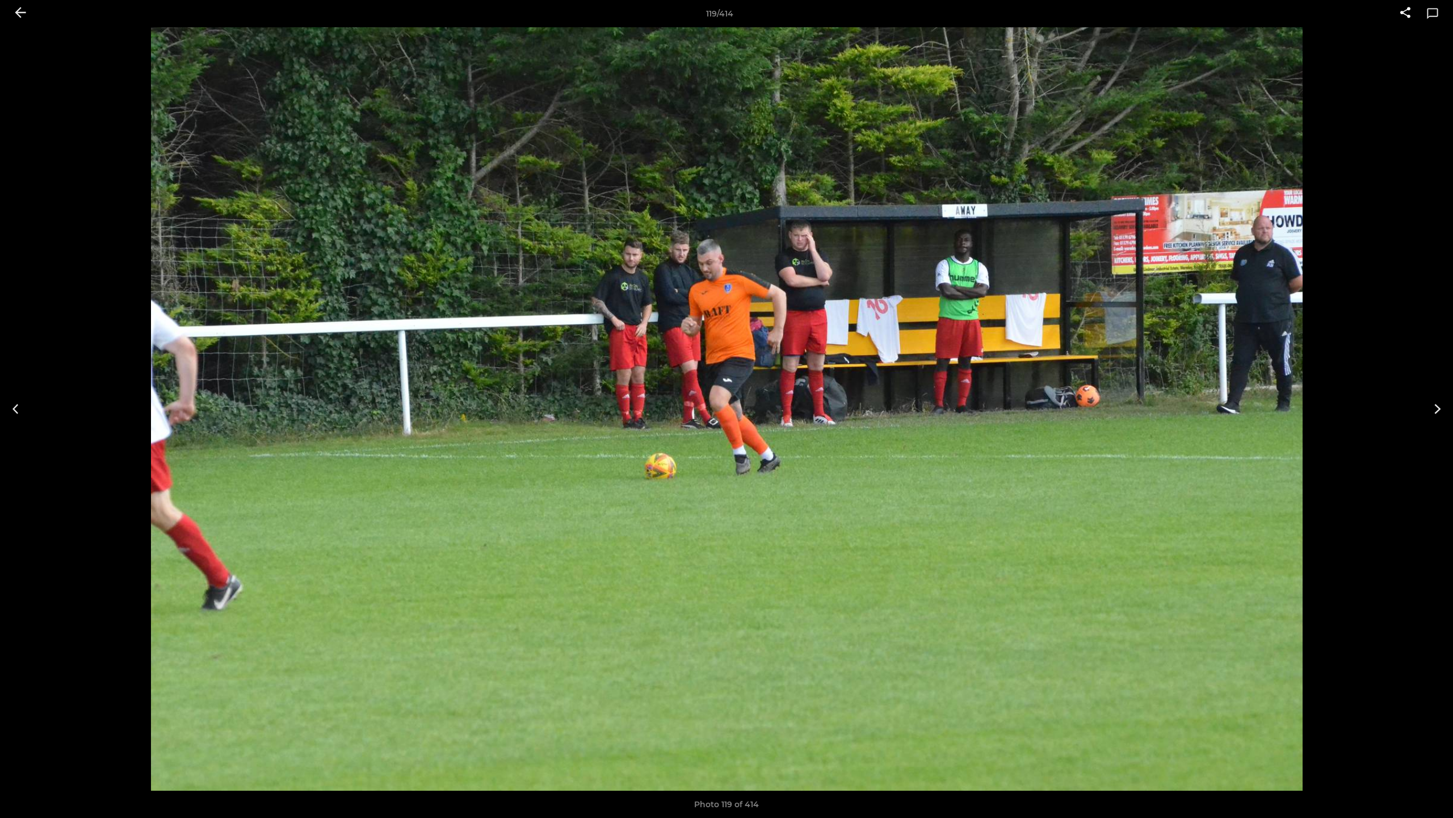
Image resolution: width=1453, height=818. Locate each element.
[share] (1405, 14)
